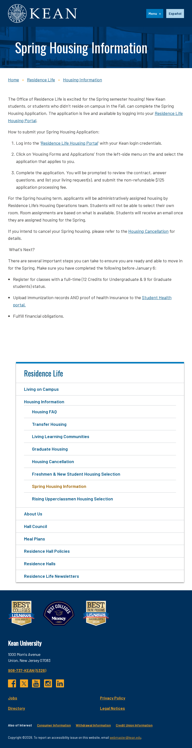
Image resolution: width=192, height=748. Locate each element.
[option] (175, 13)
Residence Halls (40, 563)
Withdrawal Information (93, 725)
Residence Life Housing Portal (69, 143)
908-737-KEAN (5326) (27, 670)
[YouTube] (36, 683)
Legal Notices (112, 708)
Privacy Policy (112, 697)
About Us (33, 513)
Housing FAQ (44, 411)
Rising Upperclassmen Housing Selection (72, 498)
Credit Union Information (134, 725)
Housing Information (82, 79)
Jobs (12, 697)
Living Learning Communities (60, 436)
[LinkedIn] (60, 683)
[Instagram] (48, 683)
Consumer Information (54, 725)
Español (175, 13)
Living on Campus (41, 389)
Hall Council (35, 526)
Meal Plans (34, 538)
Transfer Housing (49, 424)
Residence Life (41, 79)
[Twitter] (24, 683)
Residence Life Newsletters (51, 576)
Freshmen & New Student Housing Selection (76, 474)
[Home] (42, 13)
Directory (16, 708)
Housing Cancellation (148, 231)
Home (13, 79)
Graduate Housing (50, 449)
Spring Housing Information (59, 486)
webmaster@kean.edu (125, 737)
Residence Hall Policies (47, 551)
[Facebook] (12, 683)
